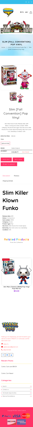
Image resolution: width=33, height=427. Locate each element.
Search (17, 386)
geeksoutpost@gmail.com (11, 347)
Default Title (5, 143)
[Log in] (26, 2)
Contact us (17, 389)
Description (6, 176)
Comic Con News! (7, 373)
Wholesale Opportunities (17, 393)
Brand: (3, 148)
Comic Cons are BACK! (9, 366)
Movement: (4, 151)
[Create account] (29, 2)
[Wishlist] (31, 2)
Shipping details (8, 181)
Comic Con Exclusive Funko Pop (17, 47)
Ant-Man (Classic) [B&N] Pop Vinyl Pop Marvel (16, 287)
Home (3, 47)
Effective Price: (5, 136)
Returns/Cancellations (17, 396)
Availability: (15, 152)
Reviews (16, 176)
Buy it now (18, 159)
